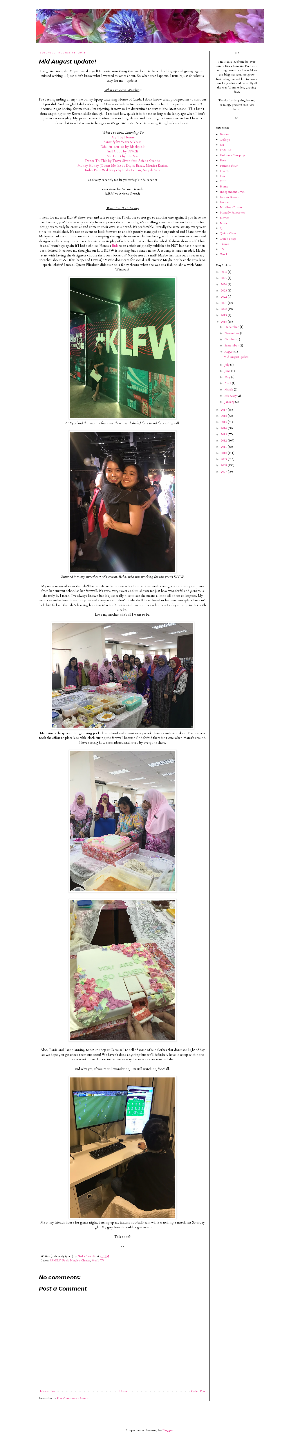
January (229, 402)
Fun (222, 176)
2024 (224, 284)
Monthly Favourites (232, 212)
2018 (224, 322)
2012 (224, 440)
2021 (224, 303)
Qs (222, 228)
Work (224, 254)
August (229, 352)
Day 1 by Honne (122, 137)
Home (123, 1391)
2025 (224, 278)
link (115, 246)
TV (102, 1261)
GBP (223, 181)
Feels (65, 1261)
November (232, 333)
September (232, 345)
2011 (224, 447)
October (230, 339)
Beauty (224, 134)
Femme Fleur (229, 166)
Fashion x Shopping (232, 155)
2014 (224, 428)
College (225, 140)
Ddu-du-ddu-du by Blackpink (123, 147)
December (232, 327)
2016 (224, 416)
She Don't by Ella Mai (122, 156)
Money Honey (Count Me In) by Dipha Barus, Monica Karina (123, 165)
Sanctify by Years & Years (122, 142)
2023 (224, 290)
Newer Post (48, 1391)
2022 (224, 297)
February (230, 396)
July (227, 365)
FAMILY (55, 1261)
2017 (224, 410)
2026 (224, 272)
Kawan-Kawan (229, 197)
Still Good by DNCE (122, 151)
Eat (222, 145)
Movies (224, 218)
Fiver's (224, 171)
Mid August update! (236, 357)
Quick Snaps (228, 239)
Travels (225, 244)
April (228, 383)
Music (95, 1261)
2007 (224, 472)
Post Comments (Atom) (72, 1398)
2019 (224, 315)
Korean (225, 202)
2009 (224, 459)
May (227, 377)
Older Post (198, 1391)
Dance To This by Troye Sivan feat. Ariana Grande (122, 161)
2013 (224, 434)
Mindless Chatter (80, 1261)
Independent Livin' (232, 192)
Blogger (168, 1430)
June (227, 371)
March (229, 389)
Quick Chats (228, 233)
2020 (224, 309)
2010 (224, 453)
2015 (224, 422)
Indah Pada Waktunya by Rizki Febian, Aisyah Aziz (122, 170)
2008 (224, 465)
